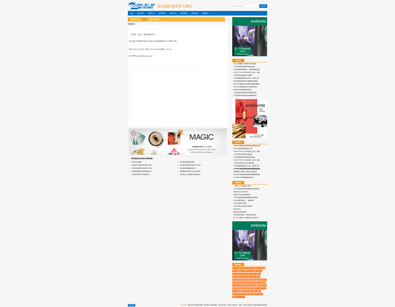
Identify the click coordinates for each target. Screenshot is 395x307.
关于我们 (140, 13)
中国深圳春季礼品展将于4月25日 (141, 168)
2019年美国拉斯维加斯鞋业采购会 (244, 157)
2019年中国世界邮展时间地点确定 (244, 66)
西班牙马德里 (251, 271)
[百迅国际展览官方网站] (141, 8)
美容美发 (235, 277)
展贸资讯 (162, 13)
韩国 (251, 291)
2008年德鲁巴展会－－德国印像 (243, 200)
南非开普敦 (236, 274)
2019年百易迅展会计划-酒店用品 (243, 163)
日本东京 (259, 271)
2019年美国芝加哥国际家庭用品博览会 (245, 197)
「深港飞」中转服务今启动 (242, 186)
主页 (144, 19)
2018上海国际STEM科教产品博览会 (244, 64)
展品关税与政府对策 (239, 212)
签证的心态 (237, 209)
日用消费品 (236, 279)
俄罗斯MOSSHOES (239, 297)
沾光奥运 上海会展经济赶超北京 (190, 174)
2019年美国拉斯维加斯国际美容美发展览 (246, 189)
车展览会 (264, 279)
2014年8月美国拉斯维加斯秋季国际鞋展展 (246, 174)
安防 (258, 277)
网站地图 (184, 305)
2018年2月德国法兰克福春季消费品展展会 (246, 84)
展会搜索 (263, 6)
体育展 (244, 282)
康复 (259, 291)
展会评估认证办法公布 (240, 192)
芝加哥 (263, 282)
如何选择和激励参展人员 (188, 168)
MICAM (235, 271)
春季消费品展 (247, 285)
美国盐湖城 (236, 288)
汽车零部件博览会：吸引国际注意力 (244, 215)
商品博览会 (242, 277)
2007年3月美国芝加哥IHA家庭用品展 (245, 87)
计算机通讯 (236, 291)
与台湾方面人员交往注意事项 (242, 206)
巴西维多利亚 (258, 294)
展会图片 (205, 13)
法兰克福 (258, 288)
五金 (248, 282)
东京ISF (235, 268)
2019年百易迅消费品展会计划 (242, 148)
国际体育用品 (237, 294)
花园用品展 (244, 279)
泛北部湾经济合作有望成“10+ (140, 174)
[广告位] (177, 154)
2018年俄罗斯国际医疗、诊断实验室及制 (246, 69)
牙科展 (264, 288)
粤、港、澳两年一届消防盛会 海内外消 (245, 217)
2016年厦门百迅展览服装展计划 (243, 177)
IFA (255, 274)
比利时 (251, 274)
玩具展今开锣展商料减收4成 (242, 89)
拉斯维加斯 (252, 279)
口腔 (255, 291)
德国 (242, 288)
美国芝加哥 (242, 271)
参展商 (235, 282)
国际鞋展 (253, 282)
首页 (131, 13)
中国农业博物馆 (136, 162)
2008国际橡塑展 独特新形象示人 (141, 171)
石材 (239, 282)
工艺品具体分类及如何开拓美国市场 (244, 92)
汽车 (234, 285)
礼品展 (255, 285)
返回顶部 (131, 305)
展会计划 (173, 13)
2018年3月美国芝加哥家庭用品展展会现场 (246, 145)
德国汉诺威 (242, 268)
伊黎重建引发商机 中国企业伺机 (190, 171)
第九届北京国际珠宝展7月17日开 (190, 165)
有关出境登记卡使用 (239, 203)
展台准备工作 (262, 285)
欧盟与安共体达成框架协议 (242, 194)
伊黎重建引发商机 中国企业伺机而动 (245, 171)
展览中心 (151, 13)
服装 (251, 294)
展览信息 (194, 13)
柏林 (246, 288)
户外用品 (239, 285)
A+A (258, 282)
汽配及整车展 (251, 268)
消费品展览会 (251, 277)
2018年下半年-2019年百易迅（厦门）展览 (246, 72)
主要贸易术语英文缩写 (187, 162)
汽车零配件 (245, 294)
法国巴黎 (251, 288)
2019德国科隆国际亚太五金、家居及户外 (246, 78)
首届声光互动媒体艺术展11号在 (141, 165)
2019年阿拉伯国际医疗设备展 (242, 75)
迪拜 (258, 279)
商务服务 (184, 13)
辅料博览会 (244, 274)
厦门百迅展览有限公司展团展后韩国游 (245, 81)
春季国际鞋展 (245, 291)
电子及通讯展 (260, 268)
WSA (258, 274)
